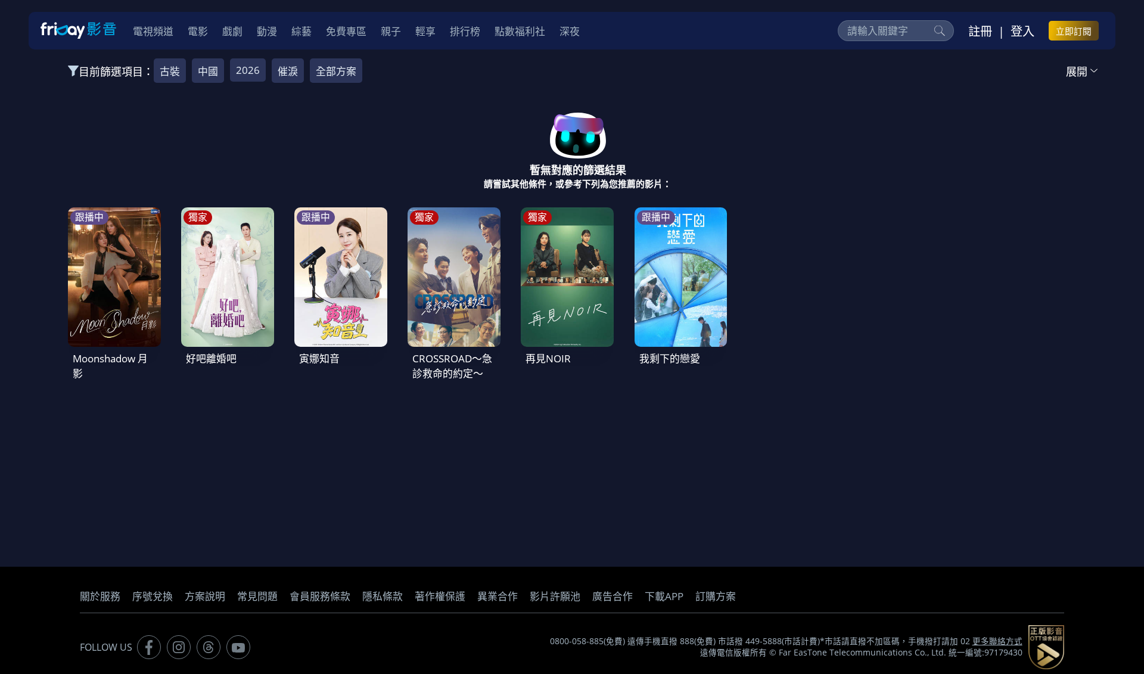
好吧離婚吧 (211, 358)
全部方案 (336, 71)
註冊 (980, 31)
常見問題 (257, 596)
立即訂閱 (1074, 31)
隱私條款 (382, 596)
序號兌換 (152, 596)
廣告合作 (612, 596)
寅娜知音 (319, 358)
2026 (248, 70)
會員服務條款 (320, 596)
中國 (208, 71)
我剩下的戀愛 (669, 358)
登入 (1022, 31)
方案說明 (205, 596)
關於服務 (100, 596)
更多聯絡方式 (997, 641)
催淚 (288, 71)
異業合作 (497, 596)
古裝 (170, 71)
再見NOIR (548, 358)
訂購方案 (715, 596)
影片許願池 (555, 596)
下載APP (664, 596)
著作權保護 (440, 596)
